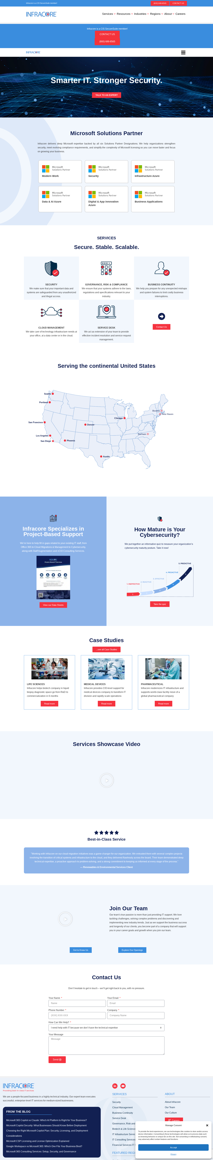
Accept (173, 1147)
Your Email (113, 998)
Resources (123, 13)
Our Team (170, 1107)
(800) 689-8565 (160, 3)
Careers (180, 13)
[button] (207, 1125)
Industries (140, 13)
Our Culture (171, 1112)
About (168, 13)
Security (116, 1102)
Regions (155, 13)
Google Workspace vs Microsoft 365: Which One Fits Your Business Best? (44, 1146)
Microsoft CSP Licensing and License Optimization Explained (37, 1141)
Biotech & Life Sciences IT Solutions (131, 1129)
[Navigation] (183, 52)
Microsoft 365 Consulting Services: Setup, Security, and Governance (41, 1151)
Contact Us (178, 3)
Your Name (55, 998)
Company (112, 1010)
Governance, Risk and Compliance (130, 1123)
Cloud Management (122, 1107)
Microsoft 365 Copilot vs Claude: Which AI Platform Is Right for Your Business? (46, 1120)
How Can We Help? (59, 1022)
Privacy (173, 1154)
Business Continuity (122, 1113)
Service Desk (119, 1118)
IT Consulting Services (124, 1139)
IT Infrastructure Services (125, 1134)
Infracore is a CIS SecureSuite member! (41, 3)
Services (107, 13)
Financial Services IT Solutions (128, 1145)
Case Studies (106, 640)
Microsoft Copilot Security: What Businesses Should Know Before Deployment (46, 1125)
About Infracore (173, 1102)
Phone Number (57, 1010)
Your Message (56, 1034)
